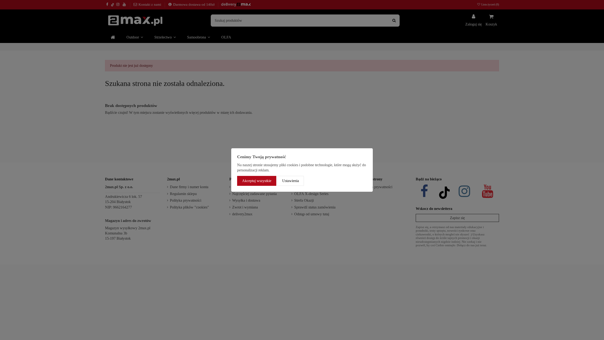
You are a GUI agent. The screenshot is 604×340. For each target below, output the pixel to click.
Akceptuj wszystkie (256, 181)
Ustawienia (290, 181)
